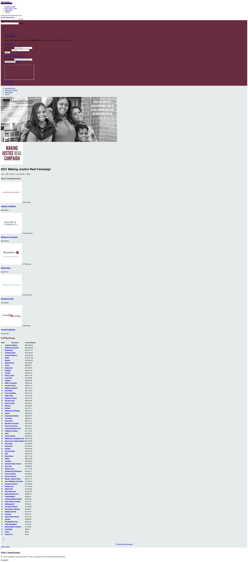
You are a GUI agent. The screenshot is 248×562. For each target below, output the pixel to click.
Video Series (8, 10)
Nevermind (5, 560)
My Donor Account (17, 46)
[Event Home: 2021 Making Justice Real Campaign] (12, 164)
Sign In (18, 62)
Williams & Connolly (9, 237)
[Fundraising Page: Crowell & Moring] (11, 326)
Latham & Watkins (8, 206)
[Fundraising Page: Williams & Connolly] (11, 233)
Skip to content (5, 1)
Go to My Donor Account (7, 17)
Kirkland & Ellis (7, 298)
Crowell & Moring (8, 329)
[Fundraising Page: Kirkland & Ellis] (11, 295)
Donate (7, 12)
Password (8, 50)
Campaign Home (10, 6)
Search (21, 19)
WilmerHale (5, 268)
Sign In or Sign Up (10, 34)
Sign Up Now (9, 44)
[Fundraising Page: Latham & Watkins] (11, 202)
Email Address (9, 48)
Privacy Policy (5, 547)
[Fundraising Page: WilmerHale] (11, 264)
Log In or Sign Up (6, 3)
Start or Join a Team (11, 8)
